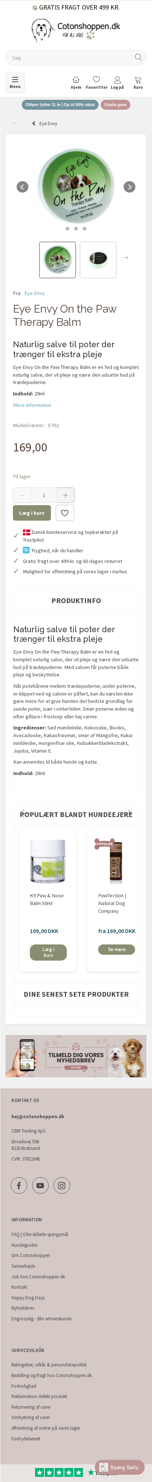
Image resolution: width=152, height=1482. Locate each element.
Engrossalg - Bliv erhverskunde (41, 1319)
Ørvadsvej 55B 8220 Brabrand (25, 1145)
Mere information (32, 405)
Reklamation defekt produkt (39, 1396)
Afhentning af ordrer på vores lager (45, 1428)
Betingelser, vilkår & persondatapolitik (49, 1365)
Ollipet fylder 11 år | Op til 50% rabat (60, 104)
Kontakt (19, 1287)
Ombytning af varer (30, 1417)
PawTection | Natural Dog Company (112, 903)
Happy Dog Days (28, 1298)
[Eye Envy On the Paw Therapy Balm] (76, 187)
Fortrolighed (23, 1386)
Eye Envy (34, 293)
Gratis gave (115, 104)
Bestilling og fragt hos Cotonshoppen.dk (51, 1375)
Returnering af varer (31, 1407)
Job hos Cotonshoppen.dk (38, 1277)
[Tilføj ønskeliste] (65, 513)
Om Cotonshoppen (30, 1255)
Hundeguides (24, 1245)
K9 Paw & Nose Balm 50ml (47, 899)
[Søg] (138, 58)
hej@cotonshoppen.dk (37, 1116)
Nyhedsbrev (22, 1308)
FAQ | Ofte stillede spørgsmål (39, 1234)
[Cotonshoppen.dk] (76, 30)
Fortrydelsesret (25, 1439)
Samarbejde (23, 1266)
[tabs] (138, 84)
